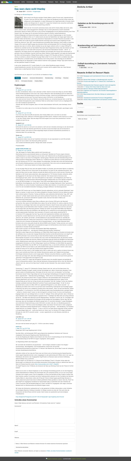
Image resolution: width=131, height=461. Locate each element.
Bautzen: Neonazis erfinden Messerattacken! (95, 88)
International (30, 2)
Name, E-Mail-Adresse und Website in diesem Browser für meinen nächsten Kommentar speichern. (42, 443)
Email (16, 431)
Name (16, 425)
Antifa (23, 2)
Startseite (17, 2)
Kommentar (18, 406)
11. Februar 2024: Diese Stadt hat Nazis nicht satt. (97, 87)
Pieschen (65, 78)
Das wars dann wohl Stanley (30, 8)
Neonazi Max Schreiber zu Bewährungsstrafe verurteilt (98, 79)
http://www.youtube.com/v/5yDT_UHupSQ (46, 364)
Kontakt (75, 2)
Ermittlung (58, 78)
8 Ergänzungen (36, 11)
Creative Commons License (78, 458)
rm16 (17, 326)
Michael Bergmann (28, 14)
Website (17, 437)
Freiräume (50, 2)
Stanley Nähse (38, 81)
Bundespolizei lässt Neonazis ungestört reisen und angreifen (100, 85)
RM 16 (17, 81)
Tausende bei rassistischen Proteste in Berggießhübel (98, 97)
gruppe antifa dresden (22, 148)
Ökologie (62, 2)
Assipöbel (25, 78)
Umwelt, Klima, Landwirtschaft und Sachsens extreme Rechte (100, 99)
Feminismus (43, 2)
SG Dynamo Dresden (26, 81)
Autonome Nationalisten (36, 78)
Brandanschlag (49, 78)
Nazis (56, 2)
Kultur (36, 2)
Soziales (68, 2)
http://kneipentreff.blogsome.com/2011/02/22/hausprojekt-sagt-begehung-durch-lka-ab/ (40, 397)
